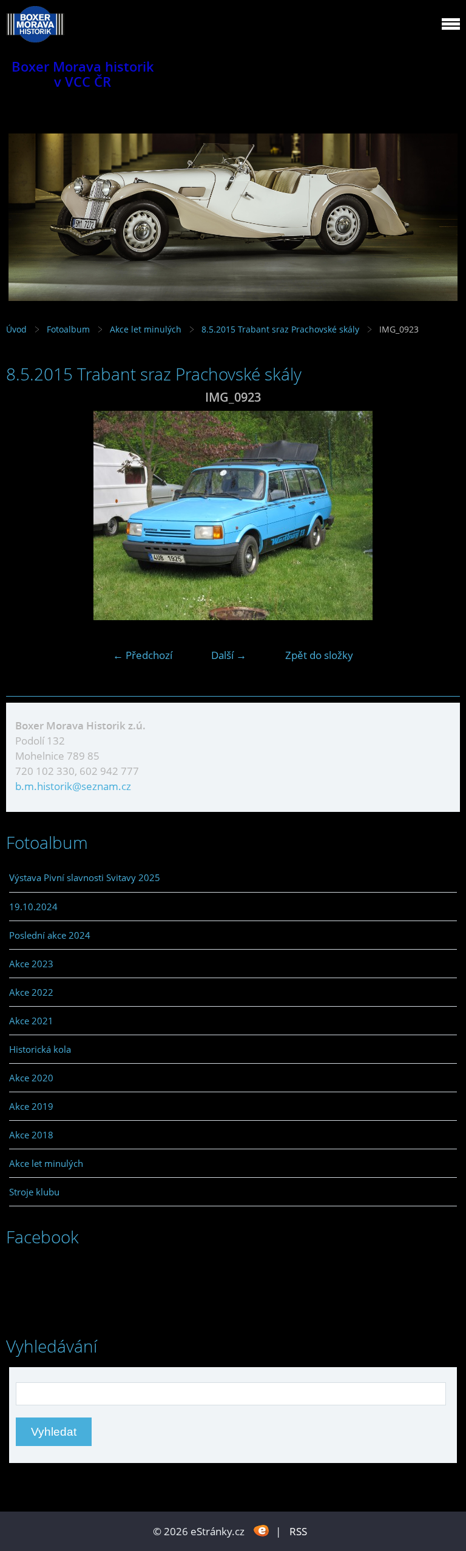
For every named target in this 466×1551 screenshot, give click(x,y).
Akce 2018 (31, 1135)
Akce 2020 (31, 1078)
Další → (228, 655)
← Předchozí (142, 655)
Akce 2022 (31, 992)
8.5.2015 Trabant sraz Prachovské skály (280, 329)
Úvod (16, 329)
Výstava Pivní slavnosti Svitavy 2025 (84, 877)
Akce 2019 (31, 1106)
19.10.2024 (33, 907)
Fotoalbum (68, 329)
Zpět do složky (319, 655)
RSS (298, 1531)
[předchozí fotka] (25, 515)
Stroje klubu (34, 1192)
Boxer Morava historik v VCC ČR (83, 74)
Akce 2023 (31, 964)
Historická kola (40, 1049)
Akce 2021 (31, 1021)
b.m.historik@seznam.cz (73, 786)
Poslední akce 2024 (49, 935)
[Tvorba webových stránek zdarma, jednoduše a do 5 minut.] (261, 1530)
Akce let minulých (145, 329)
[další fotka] (440, 515)
